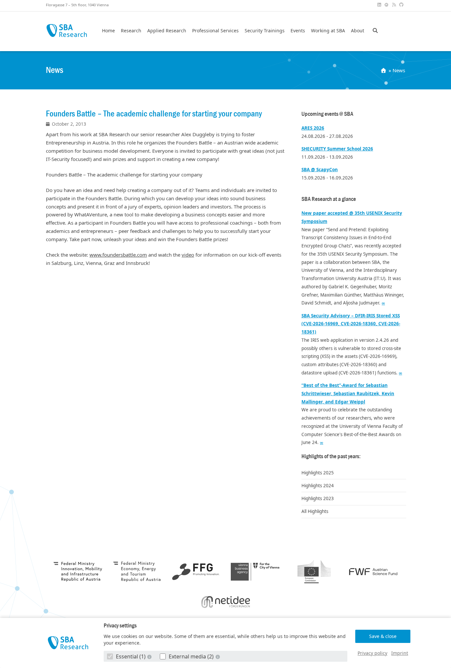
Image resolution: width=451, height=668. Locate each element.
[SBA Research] (68, 642)
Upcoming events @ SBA (327, 114)
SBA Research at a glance (328, 199)
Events (298, 30)
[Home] (384, 70)
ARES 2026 (312, 128)
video (188, 254)
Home (108, 30)
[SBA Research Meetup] (387, 5)
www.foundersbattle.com (118, 254)
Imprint (399, 653)
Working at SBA (328, 30)
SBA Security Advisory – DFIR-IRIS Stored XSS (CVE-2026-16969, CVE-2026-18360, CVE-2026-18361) (350, 324)
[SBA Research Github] (402, 5)
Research (131, 30)
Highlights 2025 (317, 473)
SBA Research (66, 30)
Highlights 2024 (317, 486)
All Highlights (314, 511)
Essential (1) (131, 656)
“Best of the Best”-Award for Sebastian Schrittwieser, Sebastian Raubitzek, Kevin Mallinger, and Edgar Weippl (347, 393)
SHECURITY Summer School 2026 (337, 149)
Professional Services (215, 30)
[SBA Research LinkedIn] (379, 5)
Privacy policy (372, 653)
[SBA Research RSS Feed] (394, 5)
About (357, 30)
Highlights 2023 (317, 498)
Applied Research (166, 30)
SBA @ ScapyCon (319, 170)
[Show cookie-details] (150, 656)
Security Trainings (265, 30)
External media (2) (191, 656)
